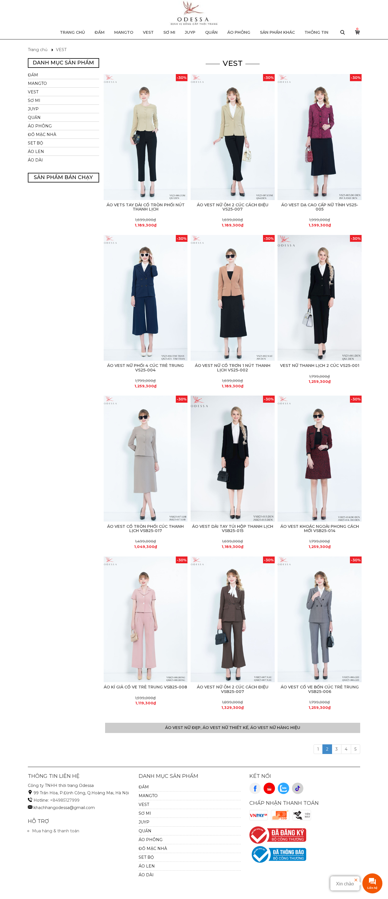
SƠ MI (169, 32)
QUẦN (211, 32)
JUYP (190, 32)
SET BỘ (35, 143)
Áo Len (36, 151)
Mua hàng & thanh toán (55, 830)
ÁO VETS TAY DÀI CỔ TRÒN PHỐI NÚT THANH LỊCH (146, 207)
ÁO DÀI (35, 160)
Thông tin (316, 32)
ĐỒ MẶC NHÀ (42, 134)
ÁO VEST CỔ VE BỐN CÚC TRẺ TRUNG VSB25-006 (320, 689)
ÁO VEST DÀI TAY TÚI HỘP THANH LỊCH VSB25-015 (232, 528)
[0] (357, 33)
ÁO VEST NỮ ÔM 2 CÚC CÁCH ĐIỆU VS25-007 (232, 207)
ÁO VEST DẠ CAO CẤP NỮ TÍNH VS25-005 (319, 207)
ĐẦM (100, 32)
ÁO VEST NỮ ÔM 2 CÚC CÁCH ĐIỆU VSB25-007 (232, 689)
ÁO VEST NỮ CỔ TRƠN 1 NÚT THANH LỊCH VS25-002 (232, 367)
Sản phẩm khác (277, 32)
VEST (148, 32)
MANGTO (123, 32)
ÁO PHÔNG (238, 32)
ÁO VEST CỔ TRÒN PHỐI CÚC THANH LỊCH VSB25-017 (145, 528)
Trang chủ (72, 32)
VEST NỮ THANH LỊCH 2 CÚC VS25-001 (319, 365)
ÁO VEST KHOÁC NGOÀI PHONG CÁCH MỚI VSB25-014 (319, 528)
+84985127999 (65, 800)
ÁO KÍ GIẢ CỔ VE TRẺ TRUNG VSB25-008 (145, 687)
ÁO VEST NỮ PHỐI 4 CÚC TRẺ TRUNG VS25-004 (145, 367)
